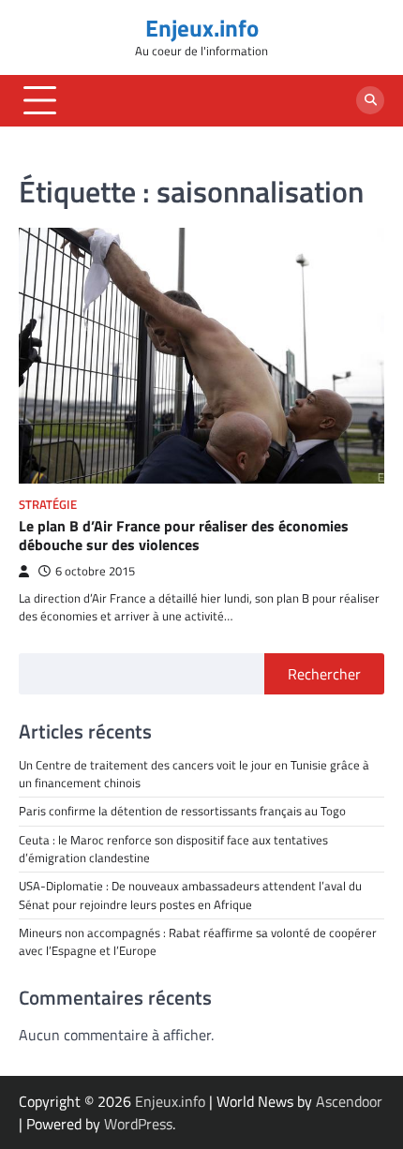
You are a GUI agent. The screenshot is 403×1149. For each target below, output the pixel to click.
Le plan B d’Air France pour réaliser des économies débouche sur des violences (184, 536)
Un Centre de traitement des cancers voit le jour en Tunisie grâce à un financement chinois (194, 773)
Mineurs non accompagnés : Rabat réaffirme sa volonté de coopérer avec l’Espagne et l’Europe (198, 941)
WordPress (138, 1123)
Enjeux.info (202, 27)
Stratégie (48, 505)
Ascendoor (349, 1101)
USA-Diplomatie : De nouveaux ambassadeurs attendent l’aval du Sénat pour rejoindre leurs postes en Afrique (192, 894)
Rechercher (324, 674)
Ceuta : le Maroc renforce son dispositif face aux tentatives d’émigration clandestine (173, 848)
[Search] (370, 100)
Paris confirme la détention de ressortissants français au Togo (182, 810)
